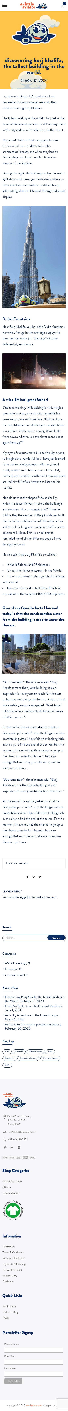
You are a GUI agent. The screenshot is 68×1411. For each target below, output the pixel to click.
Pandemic (9, 1058)
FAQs (5, 1318)
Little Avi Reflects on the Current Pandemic (34, 1006)
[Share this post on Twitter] (33, 875)
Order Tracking (10, 1312)
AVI (7, 1052)
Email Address (11, 1344)
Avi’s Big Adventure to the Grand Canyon (32, 1015)
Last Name (10, 1368)
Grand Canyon (36, 1052)
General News (14, 975)
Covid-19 (19, 1052)
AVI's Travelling (15, 963)
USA (7, 1065)
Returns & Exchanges (13, 1258)
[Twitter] (12, 1148)
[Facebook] (5, 1148)
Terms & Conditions (13, 1252)
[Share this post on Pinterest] (40, 875)
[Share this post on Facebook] (27, 875)
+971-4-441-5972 (18, 1139)
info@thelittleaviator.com (21, 1132)
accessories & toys (12, 1181)
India (50, 1052)
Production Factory (28, 1058)
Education (11, 969)
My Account (9, 1306)
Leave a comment (17, 863)
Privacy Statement (12, 1270)
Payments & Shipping (13, 1264)
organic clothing (10, 1193)
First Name (10, 1356)
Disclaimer (8, 1281)
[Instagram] (19, 1148)
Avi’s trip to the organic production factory (33, 1024)
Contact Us (8, 1247)
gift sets (6, 1187)
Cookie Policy (9, 1276)
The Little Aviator (50, 1058)
